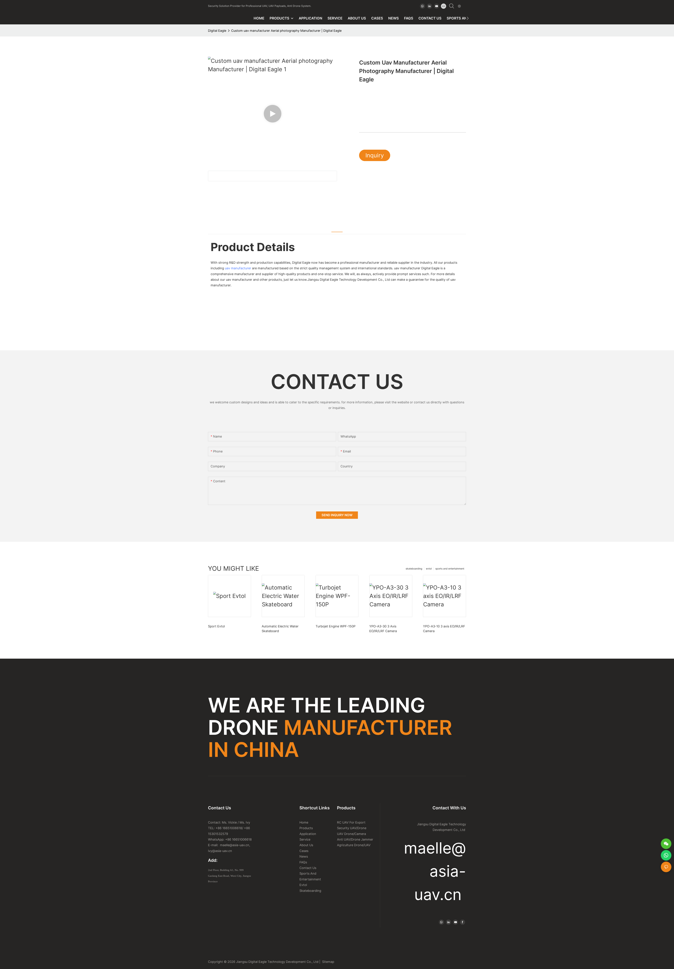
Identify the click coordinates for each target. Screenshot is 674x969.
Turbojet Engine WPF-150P (335, 626)
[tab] (337, 227)
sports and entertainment (449, 568)
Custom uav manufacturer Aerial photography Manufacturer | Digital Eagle (286, 30)
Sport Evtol (216, 626)
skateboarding (414, 568)
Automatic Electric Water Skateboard (280, 628)
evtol (429, 568)
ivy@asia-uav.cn (220, 851)
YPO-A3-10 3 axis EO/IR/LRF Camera (444, 628)
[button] (468, 18)
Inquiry (374, 155)
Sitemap (327, 962)
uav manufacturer (238, 268)
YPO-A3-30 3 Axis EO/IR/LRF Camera (383, 628)
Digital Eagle (217, 30)
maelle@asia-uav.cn (234, 845)
